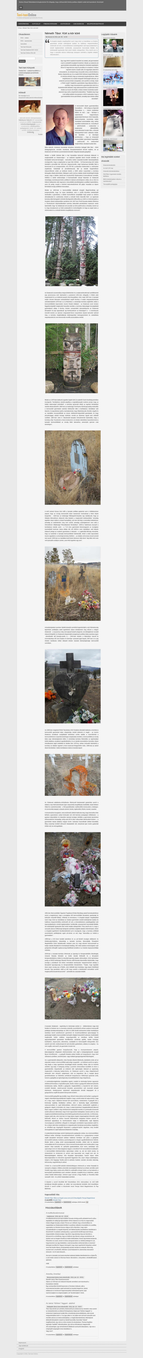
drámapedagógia (36, 118)
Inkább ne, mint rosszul (110, 139)
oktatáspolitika (35, 126)
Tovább (40, 134)
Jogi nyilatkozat (23, 1346)
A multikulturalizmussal (55, 1213)
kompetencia (23, 122)
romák (31, 128)
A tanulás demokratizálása (111, 171)
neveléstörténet (25, 126)
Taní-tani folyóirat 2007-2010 (29, 50)
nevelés (38, 124)
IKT (33, 120)
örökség (30, 132)
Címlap (20, 28)
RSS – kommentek (26, 41)
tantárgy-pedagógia (33, 130)
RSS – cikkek (25, 38)
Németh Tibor (57, 1200)
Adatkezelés (65, 24)
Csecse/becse (78, 24)
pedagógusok (24, 128)
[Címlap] (29, 16)
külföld (29, 122)
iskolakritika (38, 120)
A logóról (21, 1349)
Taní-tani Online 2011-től (28, 53)
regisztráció (58, 1202)
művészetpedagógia (28, 124)
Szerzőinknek (23, 24)
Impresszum (22, 1342)
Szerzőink (24, 44)
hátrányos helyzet (25, 120)
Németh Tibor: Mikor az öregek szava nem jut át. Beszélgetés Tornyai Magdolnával (70, 1198)
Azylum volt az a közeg (110, 87)
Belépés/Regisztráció (95, 24)
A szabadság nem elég (110, 70)
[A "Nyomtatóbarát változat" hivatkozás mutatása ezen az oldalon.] (87, 1202)
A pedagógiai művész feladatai (112, 108)
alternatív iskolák (25, 118)
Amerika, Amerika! (53, 1274)
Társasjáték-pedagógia (110, 184)
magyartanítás (36, 122)
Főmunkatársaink (50, 24)
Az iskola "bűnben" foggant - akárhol (60, 1303)
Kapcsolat (36, 24)
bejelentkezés (67, 1202)
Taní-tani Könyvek (26, 47)
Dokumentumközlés (109, 38)
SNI (35, 128)
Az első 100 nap (108, 55)
